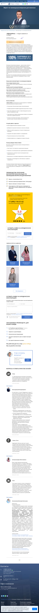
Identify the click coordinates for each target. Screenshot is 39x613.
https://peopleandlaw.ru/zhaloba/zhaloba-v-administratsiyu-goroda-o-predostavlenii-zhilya (20, 549)
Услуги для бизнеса (13, 604)
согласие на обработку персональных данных (23, 313)
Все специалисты (19, 291)
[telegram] (23, 4)
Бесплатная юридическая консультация (8, 1)
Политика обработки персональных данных (27, 603)
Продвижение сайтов (6, 599)
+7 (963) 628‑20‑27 (7, 570)
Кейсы (25, 1)
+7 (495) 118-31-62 (34, 4)
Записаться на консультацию (33, 1)
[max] (7, 595)
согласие (14, 608)
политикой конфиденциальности (21, 237)
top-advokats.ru (27, 27)
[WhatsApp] (25, 4)
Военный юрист (12, 30)
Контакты (21, 1)
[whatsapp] (6, 595)
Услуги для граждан (13, 603)
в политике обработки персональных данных (15, 610)
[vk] (2, 595)
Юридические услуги (5, 30)
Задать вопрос (27, 360)
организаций (14, 195)
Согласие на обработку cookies (25, 604)
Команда (17, 1)
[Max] (27, 4)
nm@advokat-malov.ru (8, 575)
